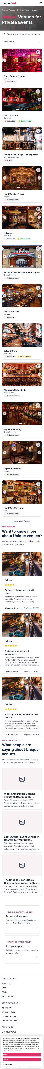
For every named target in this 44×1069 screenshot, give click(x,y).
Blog (4, 988)
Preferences (7, 1064)
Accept (5, 1055)
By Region (6, 1007)
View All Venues (9, 1020)
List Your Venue (9, 1032)
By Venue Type (9, 1016)
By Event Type (8, 1012)
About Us (6, 983)
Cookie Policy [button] (15, 1048)
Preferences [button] (17, 1050)
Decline (5, 1059)
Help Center (7, 996)
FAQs (4, 992)
